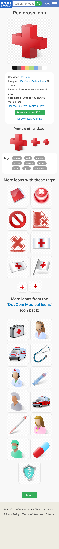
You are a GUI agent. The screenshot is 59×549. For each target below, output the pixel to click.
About (38, 509)
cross (17, 158)
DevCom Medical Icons (33, 81)
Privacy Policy (11, 514)
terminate (40, 168)
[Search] (38, 3)
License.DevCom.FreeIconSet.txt (26, 105)
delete (29, 163)
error (41, 163)
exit (16, 168)
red (28, 158)
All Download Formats (29, 118)
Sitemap (50, 514)
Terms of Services (32, 514)
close (17, 163)
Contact (48, 509)
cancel (39, 158)
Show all (29, 495)
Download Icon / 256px (30, 112)
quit (26, 168)
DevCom (25, 77)
